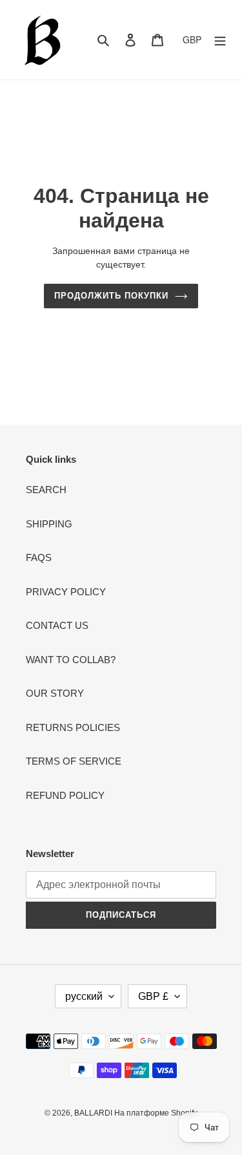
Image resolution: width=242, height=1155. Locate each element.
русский (84, 996)
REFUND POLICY (65, 795)
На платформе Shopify (155, 1113)
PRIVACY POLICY (66, 591)
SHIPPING (49, 523)
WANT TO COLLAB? (71, 659)
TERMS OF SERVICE (73, 761)
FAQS (39, 557)
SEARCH (46, 489)
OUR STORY (55, 693)
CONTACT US (57, 625)
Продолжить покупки (111, 296)
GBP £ (153, 996)
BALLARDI (94, 1113)
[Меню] (220, 40)
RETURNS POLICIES (73, 727)
